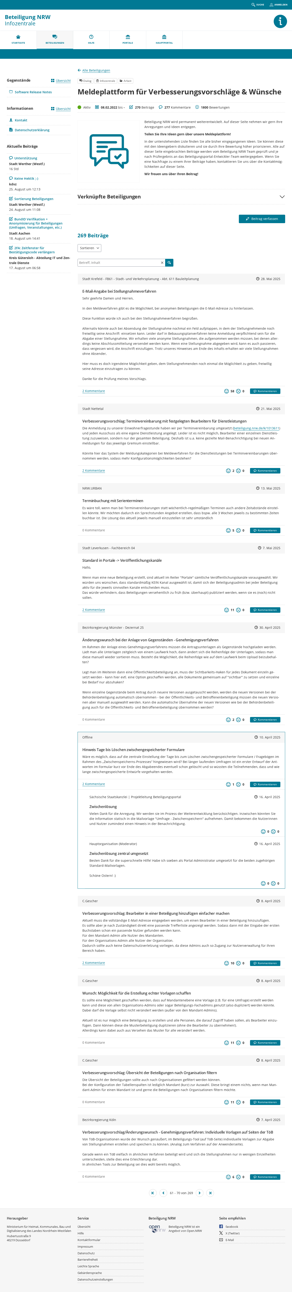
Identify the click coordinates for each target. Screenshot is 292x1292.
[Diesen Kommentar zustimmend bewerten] (263, 831)
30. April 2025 (269, 627)
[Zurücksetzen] (162, 263)
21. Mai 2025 (270, 409)
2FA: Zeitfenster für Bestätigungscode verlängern (32, 250)
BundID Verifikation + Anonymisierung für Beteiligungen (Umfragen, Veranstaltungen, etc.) (36, 223)
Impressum (85, 1246)
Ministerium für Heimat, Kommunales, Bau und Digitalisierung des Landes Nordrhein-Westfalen (39, 1229)
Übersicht (63, 80)
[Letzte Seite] (210, 1193)
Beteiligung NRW (27, 17)
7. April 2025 (270, 1120)
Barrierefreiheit (88, 1259)
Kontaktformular (89, 1240)
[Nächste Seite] (199, 1193)
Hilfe (81, 1233)
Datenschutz (86, 1253)
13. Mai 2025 (270, 488)
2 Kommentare (93, 391)
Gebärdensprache (90, 1273)
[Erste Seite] (153, 1193)
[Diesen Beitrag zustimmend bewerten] (226, 391)
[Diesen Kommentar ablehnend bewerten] (273, 831)
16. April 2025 (269, 797)
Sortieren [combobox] (87, 248)
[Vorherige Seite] (163, 1193)
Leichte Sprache (88, 1266)
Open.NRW (194, 1231)
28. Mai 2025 (270, 279)
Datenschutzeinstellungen (95, 1279)
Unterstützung (25, 158)
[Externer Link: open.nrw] (158, 1229)
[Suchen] (169, 263)
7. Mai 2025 (271, 548)
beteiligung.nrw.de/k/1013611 (256, 428)
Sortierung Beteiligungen (33, 199)
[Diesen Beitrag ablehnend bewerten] (238, 391)
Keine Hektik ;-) (26, 178)
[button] (181, 196)
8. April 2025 (270, 901)
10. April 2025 (269, 737)
